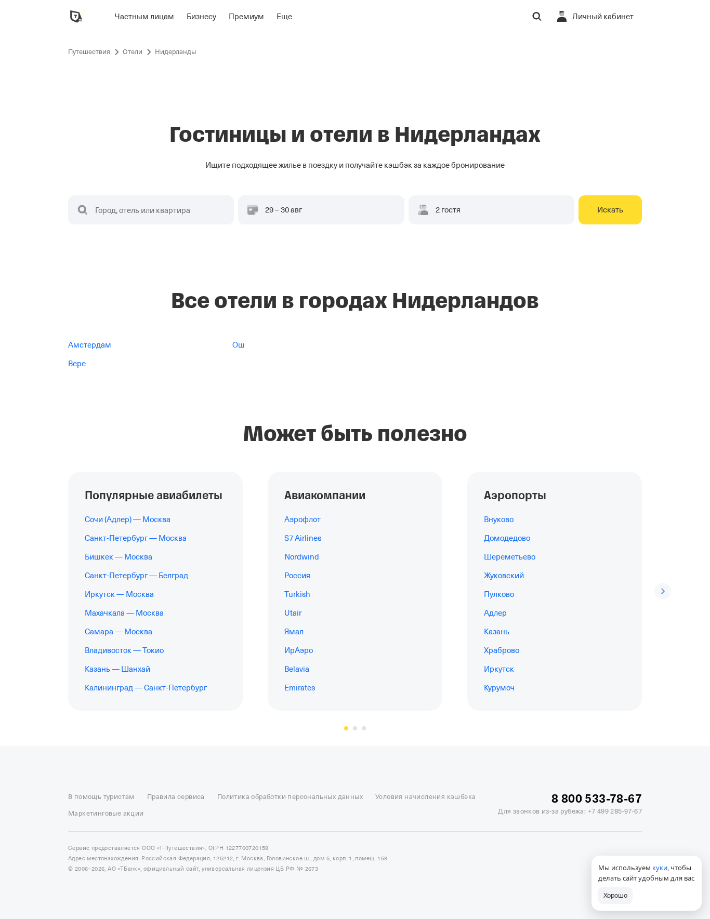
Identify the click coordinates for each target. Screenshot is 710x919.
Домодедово (507, 538)
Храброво (501, 650)
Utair (292, 613)
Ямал (294, 632)
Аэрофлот (302, 519)
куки (659, 867)
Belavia (296, 669)
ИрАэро (298, 650)
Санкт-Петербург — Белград (136, 575)
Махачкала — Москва (124, 613)
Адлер (495, 613)
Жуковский (504, 575)
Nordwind (301, 557)
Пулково (499, 594)
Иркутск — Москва (119, 594)
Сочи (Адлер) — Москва (127, 519)
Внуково (499, 519)
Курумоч (499, 688)
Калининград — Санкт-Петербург (146, 688)
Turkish (297, 594)
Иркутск (499, 669)
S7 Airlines (302, 538)
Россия (297, 575)
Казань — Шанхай (117, 669)
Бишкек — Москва (118, 557)
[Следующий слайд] (662, 591)
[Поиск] (536, 16)
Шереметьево (509, 557)
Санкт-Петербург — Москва (136, 538)
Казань (496, 632)
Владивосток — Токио (124, 650)
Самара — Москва (118, 632)
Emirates (299, 688)
